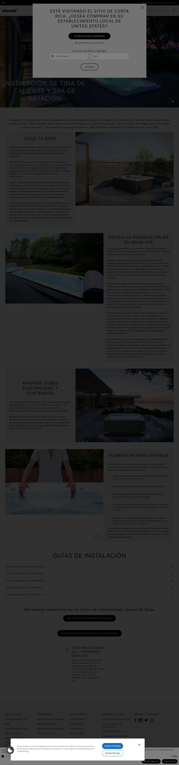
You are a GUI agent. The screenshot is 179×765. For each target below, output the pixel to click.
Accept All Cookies (112, 746)
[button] (10, 750)
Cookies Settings (112, 753)
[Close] (139, 745)
